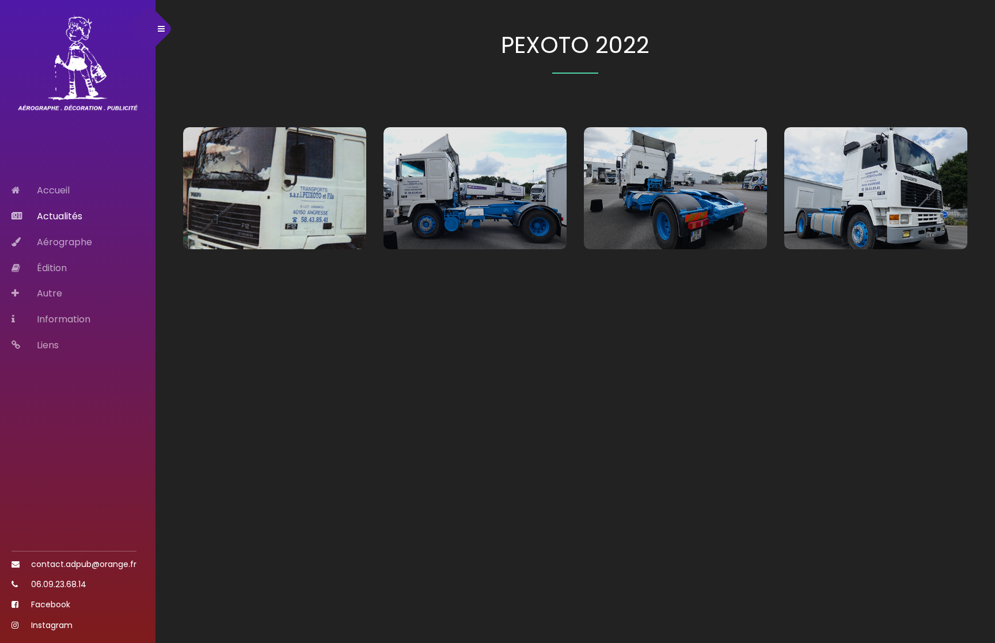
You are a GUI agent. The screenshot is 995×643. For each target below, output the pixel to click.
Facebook (49, 604)
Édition (51, 268)
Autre (48, 293)
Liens (47, 345)
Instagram (51, 625)
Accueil (52, 190)
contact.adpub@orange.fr (82, 564)
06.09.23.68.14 (57, 584)
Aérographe (63, 242)
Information (62, 319)
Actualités (58, 216)
